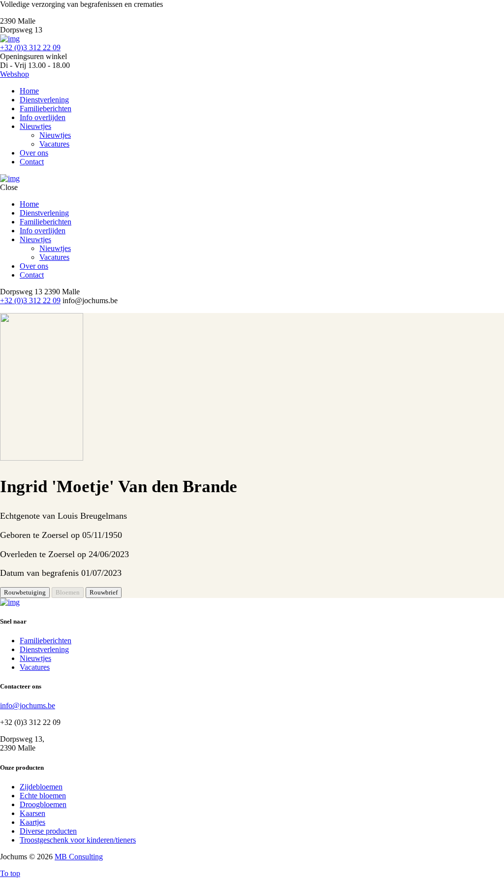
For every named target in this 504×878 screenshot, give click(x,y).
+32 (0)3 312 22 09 (30, 47)
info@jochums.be (27, 705)
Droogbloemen (43, 804)
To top (10, 873)
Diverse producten (48, 831)
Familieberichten (45, 108)
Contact (32, 161)
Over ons (34, 153)
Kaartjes (32, 822)
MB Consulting (79, 856)
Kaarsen (32, 813)
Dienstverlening (44, 99)
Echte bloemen (43, 795)
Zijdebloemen (41, 787)
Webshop (14, 74)
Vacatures (54, 144)
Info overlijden (42, 117)
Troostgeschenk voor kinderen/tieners (78, 840)
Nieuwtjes (35, 126)
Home (29, 91)
